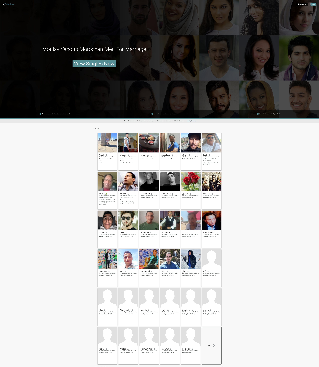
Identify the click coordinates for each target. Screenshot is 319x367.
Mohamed (145, 194)
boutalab (186, 349)
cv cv (122, 232)
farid (101, 194)
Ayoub (102, 155)
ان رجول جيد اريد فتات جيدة (126, 162)
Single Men (142, 121)
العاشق (185, 194)
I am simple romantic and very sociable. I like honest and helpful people (107, 203)
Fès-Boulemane (179, 121)
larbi (163, 271)
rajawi (143, 155)
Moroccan (160, 121)
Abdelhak (165, 232)
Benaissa (103, 271)
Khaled (123, 349)
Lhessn (123, 155)
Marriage (151, 121)
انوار (184, 271)
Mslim (100, 162)
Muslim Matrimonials (130, 121)
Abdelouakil (125, 310)
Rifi (204, 271)
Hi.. (120, 199)
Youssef (206, 194)
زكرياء (184, 155)
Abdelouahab (209, 232)
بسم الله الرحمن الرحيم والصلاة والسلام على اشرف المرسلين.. (127, 202)
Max (101, 310)
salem (101, 232)
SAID (205, 155)
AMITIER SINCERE (208, 160)
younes (123, 194)
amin (163, 310)
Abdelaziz (165, 155)
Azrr (184, 232)
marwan (165, 349)
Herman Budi (147, 349)
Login (313, 4)
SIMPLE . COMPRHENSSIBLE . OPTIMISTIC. (211, 163)
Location (168, 121)
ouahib (144, 310)
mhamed (145, 232)
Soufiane (186, 310)
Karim (101, 349)
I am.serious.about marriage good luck (107, 199)
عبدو (122, 271)
